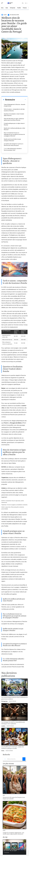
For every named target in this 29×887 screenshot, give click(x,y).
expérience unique (24, 69)
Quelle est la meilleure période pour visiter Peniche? (14, 128)
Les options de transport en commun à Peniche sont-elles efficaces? (13, 144)
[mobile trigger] (2, 3)
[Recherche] (23, 3)
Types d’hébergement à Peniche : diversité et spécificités (14, 105)
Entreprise (4, 701)
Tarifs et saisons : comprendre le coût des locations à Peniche (14, 109)
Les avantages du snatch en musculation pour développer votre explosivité (13, 723)
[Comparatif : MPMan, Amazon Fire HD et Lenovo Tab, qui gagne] (14, 847)
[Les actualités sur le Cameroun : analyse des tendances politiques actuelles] (14, 736)
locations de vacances (14, 74)
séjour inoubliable (9, 72)
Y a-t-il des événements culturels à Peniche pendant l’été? (12, 149)
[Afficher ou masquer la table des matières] (20, 99)
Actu (2, 750)
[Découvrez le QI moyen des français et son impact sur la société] (14, 780)
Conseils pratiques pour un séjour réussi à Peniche (14, 124)
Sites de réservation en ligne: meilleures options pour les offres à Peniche (14, 119)
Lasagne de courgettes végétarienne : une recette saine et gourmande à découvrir (13, 833)
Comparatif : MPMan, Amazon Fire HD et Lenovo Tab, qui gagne (14, 849)
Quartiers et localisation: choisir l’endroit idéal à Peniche (14, 114)
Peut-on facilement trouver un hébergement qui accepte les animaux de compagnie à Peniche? (14, 134)
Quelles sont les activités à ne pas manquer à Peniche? (12, 139)
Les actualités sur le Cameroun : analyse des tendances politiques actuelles (12, 747)
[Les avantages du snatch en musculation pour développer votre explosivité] (14, 712)
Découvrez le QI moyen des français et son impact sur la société (14, 798)
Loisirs (3, 726)
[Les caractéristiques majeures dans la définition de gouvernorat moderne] (14, 687)
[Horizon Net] (10, 3)
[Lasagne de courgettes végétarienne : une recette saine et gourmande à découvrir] (14, 815)
